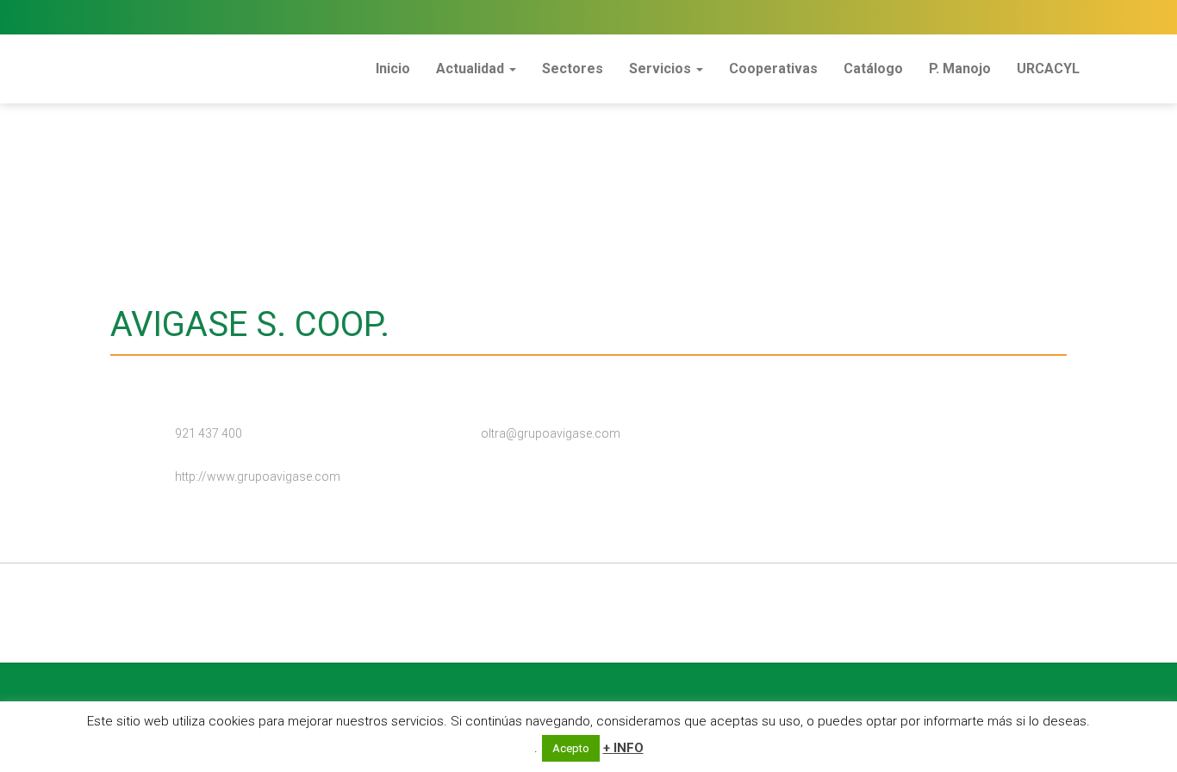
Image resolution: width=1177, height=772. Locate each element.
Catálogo (873, 68)
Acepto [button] (570, 748)
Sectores (572, 68)
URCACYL (1048, 68)
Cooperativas (773, 68)
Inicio (393, 68)
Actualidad (472, 68)
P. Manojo (960, 68)
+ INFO (623, 748)
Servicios (661, 68)
